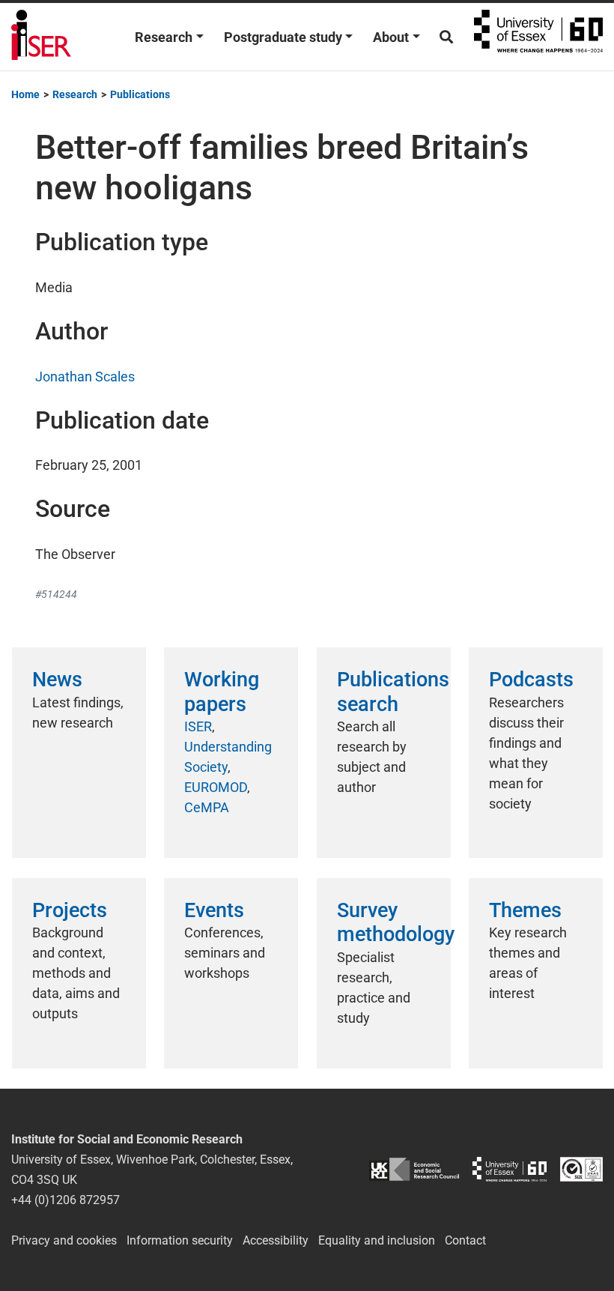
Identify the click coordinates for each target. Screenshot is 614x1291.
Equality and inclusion (376, 1240)
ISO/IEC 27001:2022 (581, 1169)
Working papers (221, 692)
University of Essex (538, 37)
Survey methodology (396, 922)
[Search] (446, 37)
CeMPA (206, 807)
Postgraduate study (283, 37)
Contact (465, 1240)
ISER (198, 726)
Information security (180, 1240)
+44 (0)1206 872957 (65, 1200)
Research (163, 37)
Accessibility (275, 1240)
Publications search (393, 692)
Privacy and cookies (64, 1240)
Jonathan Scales (85, 376)
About (391, 37)
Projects (69, 910)
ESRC (414, 1169)
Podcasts (531, 680)
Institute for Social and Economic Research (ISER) (41, 37)
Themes (525, 910)
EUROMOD (215, 787)
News (57, 680)
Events (214, 910)
